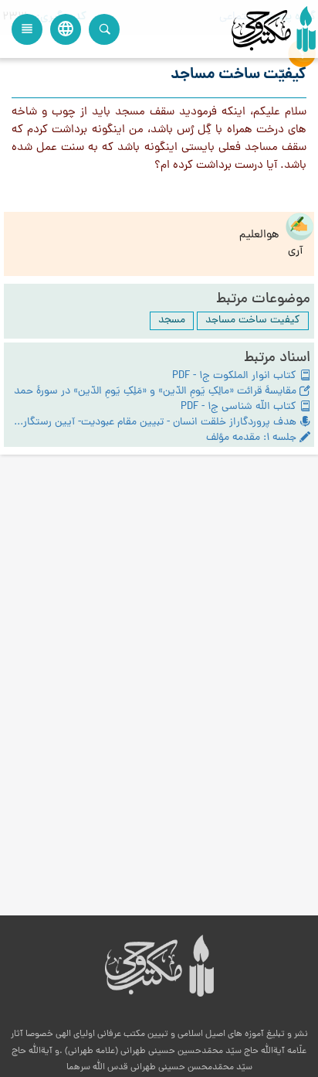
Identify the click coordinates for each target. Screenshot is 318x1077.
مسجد (171, 320)
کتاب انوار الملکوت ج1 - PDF (235, 376)
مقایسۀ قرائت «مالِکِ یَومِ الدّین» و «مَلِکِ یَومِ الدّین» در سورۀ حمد (156, 392)
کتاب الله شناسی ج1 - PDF (240, 407)
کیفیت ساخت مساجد (252, 320)
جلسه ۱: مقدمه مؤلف (252, 438)
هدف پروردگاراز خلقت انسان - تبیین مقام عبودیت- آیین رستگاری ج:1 (153, 423)
